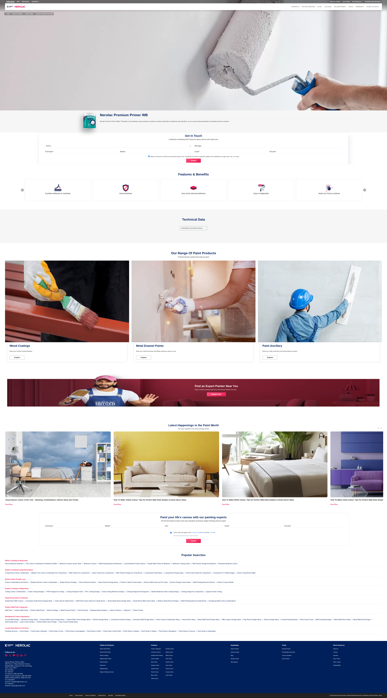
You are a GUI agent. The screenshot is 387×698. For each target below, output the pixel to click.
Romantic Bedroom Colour (227, 563)
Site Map (110, 695)
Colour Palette (155, 658)
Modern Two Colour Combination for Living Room (49, 573)
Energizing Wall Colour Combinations (222, 601)
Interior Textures (116, 610)
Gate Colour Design (27, 622)
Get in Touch (346, 1)
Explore (17, 357)
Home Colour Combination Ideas (168, 619)
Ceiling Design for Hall (75, 591)
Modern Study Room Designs (168, 601)
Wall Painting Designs (324, 619)
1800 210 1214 (26, 677)
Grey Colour (169, 675)
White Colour (169, 655)
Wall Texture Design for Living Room (129, 573)
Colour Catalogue (156, 649)
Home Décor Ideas (189, 619)
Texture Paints (138, 610)
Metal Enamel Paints (68, 610)
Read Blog (8, 504)
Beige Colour (169, 652)
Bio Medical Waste (120, 695)
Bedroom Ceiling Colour (181, 563)
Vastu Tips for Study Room (64, 601)
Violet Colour (154, 678)
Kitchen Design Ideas (101, 619)
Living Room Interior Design (121, 619)
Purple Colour (169, 662)
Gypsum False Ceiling (214, 591)
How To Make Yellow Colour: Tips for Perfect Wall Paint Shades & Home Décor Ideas (150, 500)
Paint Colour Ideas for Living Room (198, 573)
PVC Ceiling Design (92, 591)
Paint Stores (24, 631)
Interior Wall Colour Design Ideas (79, 619)
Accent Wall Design (12, 619)
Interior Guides (235, 649)
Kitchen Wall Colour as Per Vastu (156, 582)
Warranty (360, 6)
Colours (327, 6)
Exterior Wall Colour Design (47, 622)
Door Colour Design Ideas (68, 622)
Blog (320, 6)
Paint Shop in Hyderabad (207, 631)
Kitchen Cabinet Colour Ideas (131, 582)
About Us (335, 649)
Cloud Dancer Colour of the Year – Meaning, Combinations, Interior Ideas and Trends (41, 500)
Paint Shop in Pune (56, 631)
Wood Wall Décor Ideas (342, 619)
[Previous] (378, 428)
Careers (335, 652)
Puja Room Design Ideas (252, 619)
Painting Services (11, 631)
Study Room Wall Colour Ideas (144, 601)
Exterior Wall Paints (38, 610)
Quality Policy (102, 695)
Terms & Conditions (90, 695)
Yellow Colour (155, 668)
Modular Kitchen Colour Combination (44, 582)
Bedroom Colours (90, 563)
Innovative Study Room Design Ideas (39, 601)
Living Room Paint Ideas (153, 573)
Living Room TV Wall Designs (224, 573)
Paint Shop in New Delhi (112, 631)
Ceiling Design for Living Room (192, 591)
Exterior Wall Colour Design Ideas (52, 619)
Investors (335, 655)
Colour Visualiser (286, 655)
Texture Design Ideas (271, 619)
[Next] (381, 428)
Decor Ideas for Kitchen (87, 582)
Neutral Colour (170, 649)
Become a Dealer (335, 1)
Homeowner (10, 1)
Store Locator (372, 6)
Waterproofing (104, 668)
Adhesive (127, 610)
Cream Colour (169, 672)
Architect (35, 1)
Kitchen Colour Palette (225, 582)
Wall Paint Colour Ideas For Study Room (91, 601)
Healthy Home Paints (157, 655)
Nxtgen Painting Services (107, 672)
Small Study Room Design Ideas (119, 601)
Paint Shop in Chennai (187, 631)
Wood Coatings (52, 610)
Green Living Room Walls (246, 573)
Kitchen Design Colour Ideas (180, 582)
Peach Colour (169, 668)
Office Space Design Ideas (231, 619)
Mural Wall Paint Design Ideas (209, 619)
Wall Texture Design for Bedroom (204, 563)
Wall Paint (9, 610)
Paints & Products (17, 14)
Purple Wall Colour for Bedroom (159, 563)
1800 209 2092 (18, 674)
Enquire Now (216, 394)
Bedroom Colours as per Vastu (70, 563)
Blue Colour (154, 675)
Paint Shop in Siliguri (149, 631)
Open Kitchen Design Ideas (108, 582)
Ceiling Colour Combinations (15, 591)
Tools (350, 6)
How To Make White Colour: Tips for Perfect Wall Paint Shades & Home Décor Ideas (258, 500)
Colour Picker (285, 658)
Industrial (25, 1)
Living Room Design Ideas (174, 573)
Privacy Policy (79, 695)
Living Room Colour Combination (17, 573)
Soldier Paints (340, 6)
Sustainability (337, 665)
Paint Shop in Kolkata (131, 631)
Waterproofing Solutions (99, 610)
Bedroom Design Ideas (29, 619)
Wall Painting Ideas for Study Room (194, 601)
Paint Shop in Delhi (94, 631)
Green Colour (155, 672)
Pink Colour (169, 658)
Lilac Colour (169, 665)
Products (295, 6)
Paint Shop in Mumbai (39, 631)
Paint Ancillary (29, 14)
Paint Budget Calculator (288, 652)
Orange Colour (155, 665)
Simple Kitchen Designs (68, 582)
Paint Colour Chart (307, 619)
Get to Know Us (356, 1)
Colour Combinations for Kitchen (16, 582)
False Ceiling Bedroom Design (113, 591)
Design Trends (235, 658)
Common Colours (156, 652)
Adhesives (103, 665)
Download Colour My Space (373, 1)
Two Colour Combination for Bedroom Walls (41, 563)
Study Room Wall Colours (14, 601)
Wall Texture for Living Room (79, 573)
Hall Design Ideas (11, 622)
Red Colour (154, 662)
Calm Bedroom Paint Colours (134, 563)
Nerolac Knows (286, 649)
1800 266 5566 (26, 676)
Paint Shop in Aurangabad (75, 631)
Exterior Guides (235, 652)
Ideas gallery (234, 662)
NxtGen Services (308, 6)
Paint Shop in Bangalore (168, 631)
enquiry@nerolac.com (18, 685)
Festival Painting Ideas (289, 619)
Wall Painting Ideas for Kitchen (204, 582)
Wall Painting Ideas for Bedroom (110, 563)
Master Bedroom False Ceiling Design (165, 591)
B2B (18, 1)
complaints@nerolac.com (19, 681)
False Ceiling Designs (36, 591)
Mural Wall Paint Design (362, 619)
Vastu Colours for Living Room (103, 573)
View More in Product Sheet (192, 228)
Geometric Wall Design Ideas (143, 619)
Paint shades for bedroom (14, 563)
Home (8, 14)
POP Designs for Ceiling (55, 591)
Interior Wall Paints (22, 610)
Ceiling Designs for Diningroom (138, 591)
